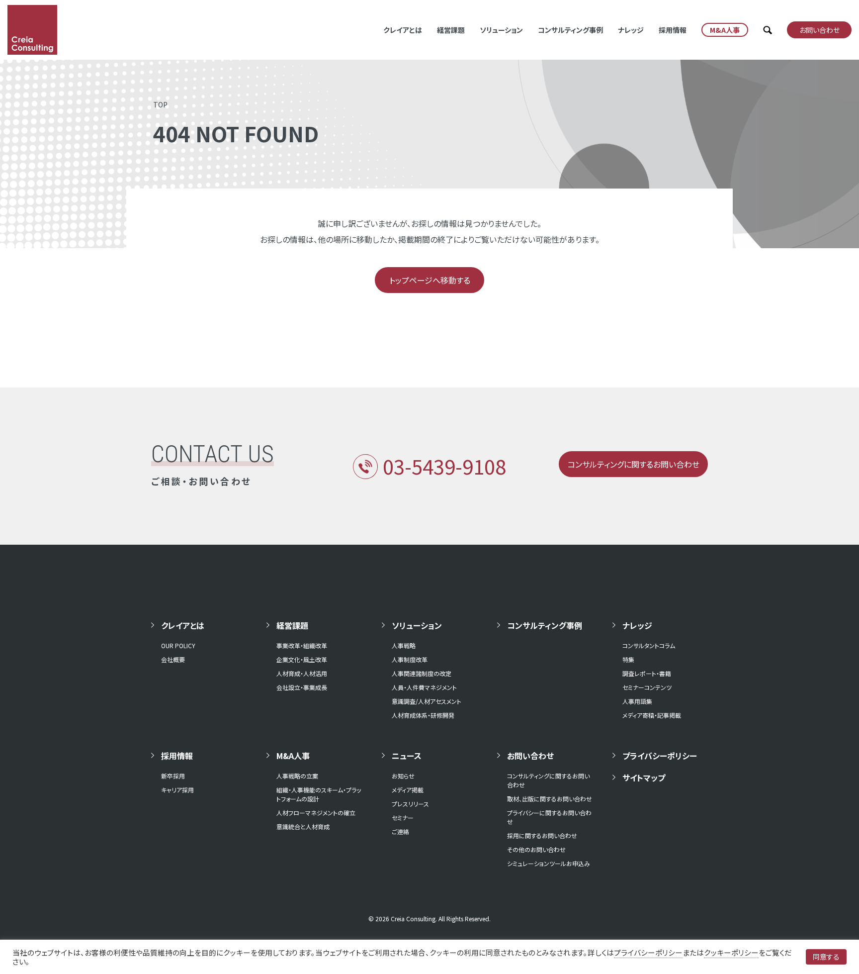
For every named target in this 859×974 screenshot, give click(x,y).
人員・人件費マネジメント (424, 687)
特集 (628, 659)
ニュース (407, 756)
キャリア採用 (177, 789)
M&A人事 (293, 756)
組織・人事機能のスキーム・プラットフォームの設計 (318, 794)
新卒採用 (173, 776)
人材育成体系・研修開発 (423, 715)
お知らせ (403, 776)
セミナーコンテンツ (647, 687)
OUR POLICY (178, 645)
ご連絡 (400, 831)
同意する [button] (826, 957)
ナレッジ (631, 30)
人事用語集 (637, 701)
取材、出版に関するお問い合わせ (549, 798)
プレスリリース (410, 803)
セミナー (403, 817)
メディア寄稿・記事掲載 (651, 715)
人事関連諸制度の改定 (421, 673)
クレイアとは (402, 30)
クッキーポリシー (731, 952)
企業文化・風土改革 (301, 659)
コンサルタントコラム (648, 645)
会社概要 (173, 659)
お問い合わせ (530, 756)
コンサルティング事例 (570, 30)
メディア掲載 (408, 789)
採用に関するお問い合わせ (542, 835)
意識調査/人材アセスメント (426, 701)
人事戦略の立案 (297, 776)
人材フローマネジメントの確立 (315, 812)
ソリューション (501, 30)
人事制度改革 (410, 659)
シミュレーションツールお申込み (548, 863)
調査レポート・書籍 (646, 673)
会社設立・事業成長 (301, 687)
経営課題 (451, 30)
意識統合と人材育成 (303, 826)
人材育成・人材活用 (301, 673)
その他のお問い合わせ (536, 849)
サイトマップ (643, 777)
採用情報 (673, 30)
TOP (160, 104)
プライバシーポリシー (659, 756)
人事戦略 (404, 645)
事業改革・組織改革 (301, 645)
